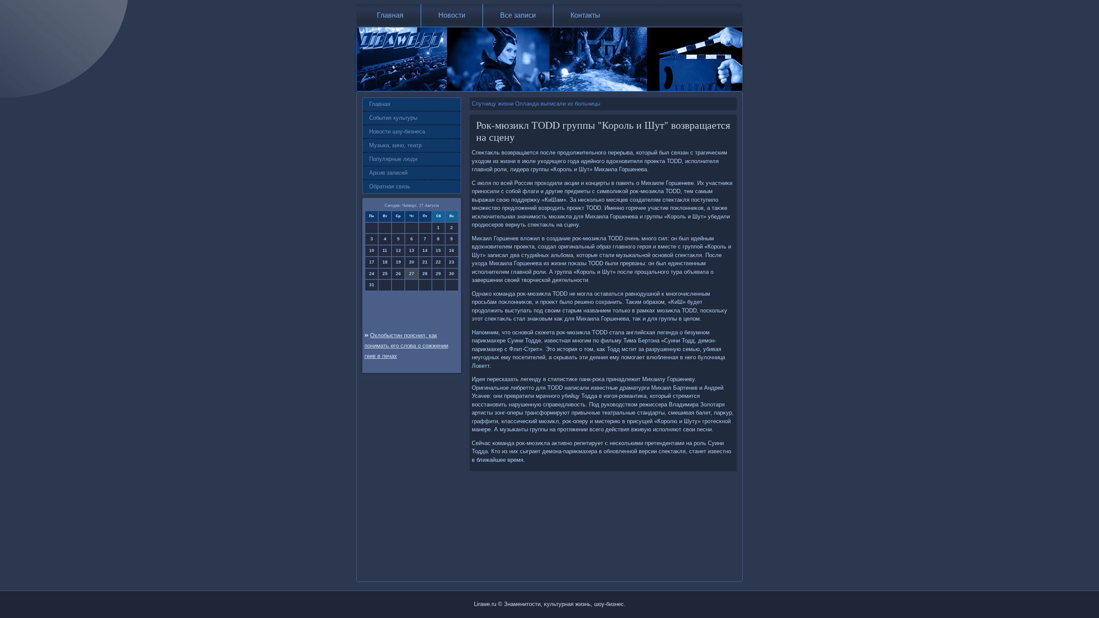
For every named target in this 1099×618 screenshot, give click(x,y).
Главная (390, 15)
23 (451, 262)
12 (398, 250)
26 (398, 273)
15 (438, 250)
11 (385, 250)
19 (398, 262)
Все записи (518, 15)
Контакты (585, 15)
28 (425, 273)
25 (385, 273)
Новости (451, 15)
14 (425, 250)
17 (371, 262)
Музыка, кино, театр (395, 145)
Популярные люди (393, 159)
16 (451, 250)
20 (411, 262)
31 (371, 284)
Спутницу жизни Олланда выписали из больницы (536, 103)
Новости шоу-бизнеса (397, 131)
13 (411, 250)
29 (438, 273)
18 (385, 262)
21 (425, 262)
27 (411, 273)
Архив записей (388, 173)
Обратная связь (389, 186)
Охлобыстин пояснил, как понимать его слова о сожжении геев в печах (406, 345)
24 (371, 273)
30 (451, 273)
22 (438, 262)
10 (371, 250)
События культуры (393, 118)
